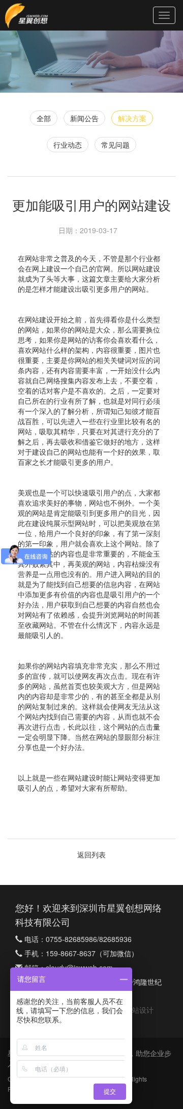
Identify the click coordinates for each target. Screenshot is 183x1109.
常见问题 (115, 145)
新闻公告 (84, 118)
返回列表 (91, 854)
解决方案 (132, 118)
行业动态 (67, 145)
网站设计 (139, 1010)
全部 (44, 118)
